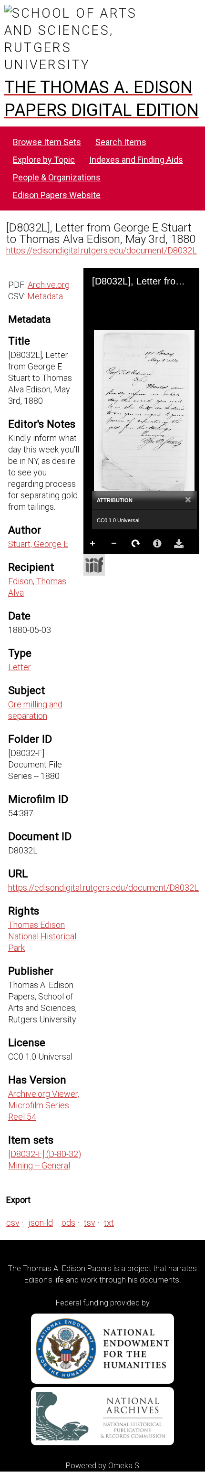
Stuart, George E (38, 544)
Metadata (45, 296)
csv (13, 1223)
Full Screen (114, 562)
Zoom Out (114, 543)
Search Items (120, 142)
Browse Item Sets (47, 142)
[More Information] (157, 543)
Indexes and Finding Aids (136, 160)
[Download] (178, 543)
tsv (89, 1223)
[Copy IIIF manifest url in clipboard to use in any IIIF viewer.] (94, 565)
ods (68, 1223)
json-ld (40, 1223)
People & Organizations (57, 177)
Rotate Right (135, 543)
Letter (19, 667)
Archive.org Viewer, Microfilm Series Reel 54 (43, 1105)
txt (109, 1223)
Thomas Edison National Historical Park (42, 936)
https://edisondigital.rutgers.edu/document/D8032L (101, 250)
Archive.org (49, 285)
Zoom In (92, 543)
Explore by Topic (44, 160)
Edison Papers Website (57, 195)
